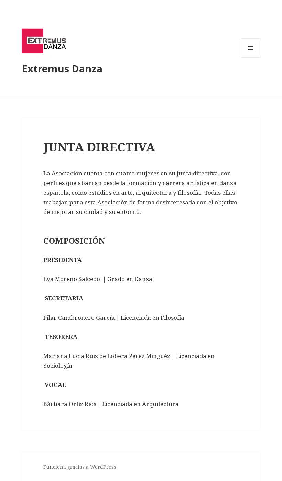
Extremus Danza (62, 68)
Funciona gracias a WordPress (79, 466)
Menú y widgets (250, 57)
